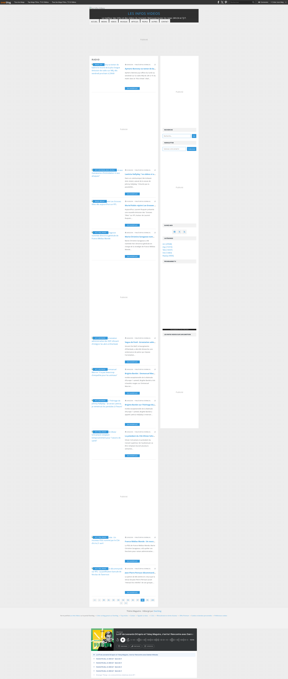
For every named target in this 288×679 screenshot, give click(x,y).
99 (147, 600)
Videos (113, 22)
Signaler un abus (142, 616)
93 (118, 600)
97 (137, 600)
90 (104, 600)
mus (107, 170)
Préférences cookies (220, 616)
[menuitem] (94, 21)
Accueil (94, 22)
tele (99, 233)
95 (128, 600)
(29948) (167, 244)
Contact (164, 22)
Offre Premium (184, 616)
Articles (134, 22)
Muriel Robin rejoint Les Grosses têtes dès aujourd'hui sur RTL (152, 205)
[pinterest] (225, 2)
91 (108, 600)
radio (97, 65)
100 (152, 600)
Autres (154, 22)
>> (126, 603)
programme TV (176, 329)
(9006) (168, 255)
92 (113, 600)
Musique (123, 22)
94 (123, 600)
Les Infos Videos (144, 13)
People (145, 22)
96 (133, 600)
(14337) (167, 250)
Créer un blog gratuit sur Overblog (107, 616)
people (112, 170)
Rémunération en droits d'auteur (167, 616)
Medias (104, 22)
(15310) (167, 247)
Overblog (157, 611)
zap (101, 65)
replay (102, 201)
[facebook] (218, 2)
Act (96, 170)
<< (95, 600)
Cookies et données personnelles (201, 616)
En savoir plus (132, 88)
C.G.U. (153, 616)
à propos (150, 646)
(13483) (167, 253)
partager (137, 646)
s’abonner (124, 646)
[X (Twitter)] (222, 2)
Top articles (124, 616)
